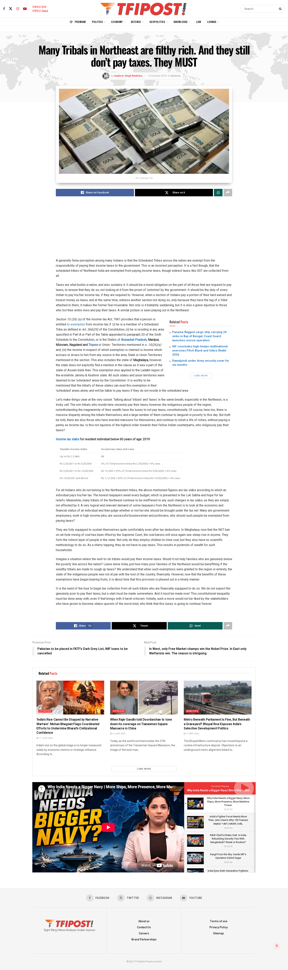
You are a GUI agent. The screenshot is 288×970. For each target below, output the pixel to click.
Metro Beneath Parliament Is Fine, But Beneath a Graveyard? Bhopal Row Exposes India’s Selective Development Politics (217, 724)
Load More (201, 375)
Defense (136, 22)
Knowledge (181, 22)
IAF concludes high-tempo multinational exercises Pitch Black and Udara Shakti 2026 (200, 350)
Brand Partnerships (144, 939)
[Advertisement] (144, 230)
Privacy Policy (218, 927)
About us (143, 921)
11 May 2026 (192, 733)
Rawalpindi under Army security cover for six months (200, 363)
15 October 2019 (157, 76)
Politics (97, 22)
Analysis (192, 711)
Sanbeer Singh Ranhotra (128, 76)
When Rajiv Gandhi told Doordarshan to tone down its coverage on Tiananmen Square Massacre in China (141, 724)
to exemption (76, 324)
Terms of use (218, 921)
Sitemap (218, 933)
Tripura (93, 345)
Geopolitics (157, 22)
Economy (116, 22)
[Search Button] (281, 9)
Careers (144, 933)
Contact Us (144, 927)
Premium (80, 22)
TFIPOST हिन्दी (39, 7)
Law (198, 22)
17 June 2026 (45, 738)
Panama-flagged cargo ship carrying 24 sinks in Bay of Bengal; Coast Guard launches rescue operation (199, 336)
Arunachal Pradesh (134, 339)
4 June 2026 (118, 733)
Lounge (211, 22)
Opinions (175, 76)
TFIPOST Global (40, 11)
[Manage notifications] (277, 946)
